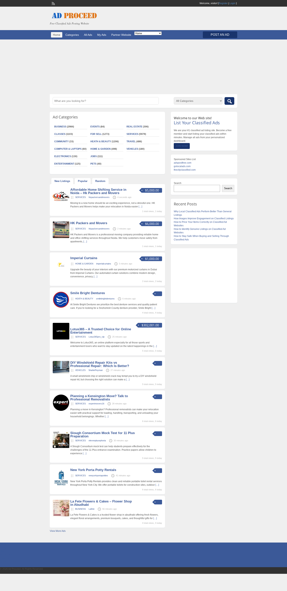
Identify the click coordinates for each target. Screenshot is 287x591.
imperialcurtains (103, 263)
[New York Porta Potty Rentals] (61, 486)
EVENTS (95, 126)
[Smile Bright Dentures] (61, 307)
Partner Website (121, 34)
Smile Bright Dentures (87, 293)
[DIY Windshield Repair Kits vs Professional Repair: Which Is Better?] (61, 372)
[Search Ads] (229, 101)
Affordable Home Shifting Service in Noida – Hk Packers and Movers (98, 191)
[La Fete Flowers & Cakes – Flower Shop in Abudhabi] (61, 515)
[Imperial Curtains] (61, 272)
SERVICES (132, 134)
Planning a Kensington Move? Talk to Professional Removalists (99, 397)
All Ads (88, 34)
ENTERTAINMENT (64, 163)
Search (177, 183)
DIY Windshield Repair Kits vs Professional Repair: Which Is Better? (99, 364)
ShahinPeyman (95, 370)
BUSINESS (60, 126)
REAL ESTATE (134, 126)
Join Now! (182, 146)
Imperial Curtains (83, 258)
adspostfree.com (182, 162)
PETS (93, 163)
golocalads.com (182, 166)
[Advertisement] (143, 66)
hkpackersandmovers (99, 197)
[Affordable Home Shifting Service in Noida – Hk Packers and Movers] (61, 203)
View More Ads (58, 531)
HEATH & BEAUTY (100, 141)
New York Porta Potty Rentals (93, 470)
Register (223, 3)
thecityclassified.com (185, 169)
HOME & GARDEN (100, 149)
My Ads (101, 34)
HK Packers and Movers (88, 223)
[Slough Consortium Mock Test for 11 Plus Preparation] (61, 447)
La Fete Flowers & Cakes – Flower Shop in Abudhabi (101, 503)
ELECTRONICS (62, 156)
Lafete (91, 509)
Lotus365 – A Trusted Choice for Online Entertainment (100, 330)
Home (56, 34)
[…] (140, 206)
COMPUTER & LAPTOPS (68, 149)
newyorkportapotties (98, 475)
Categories (72, 34)
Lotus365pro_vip (96, 337)
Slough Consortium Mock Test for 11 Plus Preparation (102, 434)
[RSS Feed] (52, 3)
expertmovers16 (96, 403)
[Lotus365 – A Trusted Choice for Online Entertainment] (61, 338)
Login (232, 3)
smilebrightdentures (105, 298)
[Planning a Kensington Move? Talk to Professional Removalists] (61, 410)
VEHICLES (132, 149)
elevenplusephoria (97, 440)
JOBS (93, 156)
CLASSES (59, 134)
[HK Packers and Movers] (61, 237)
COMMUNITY (61, 141)
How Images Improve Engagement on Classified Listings (204, 218)
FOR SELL (96, 134)
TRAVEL (131, 141)
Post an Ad (220, 34)
